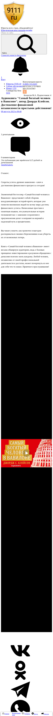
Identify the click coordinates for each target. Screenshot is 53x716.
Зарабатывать (7, 165)
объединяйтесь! (26, 28)
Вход (3, 79)
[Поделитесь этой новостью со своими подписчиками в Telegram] (20, 699)
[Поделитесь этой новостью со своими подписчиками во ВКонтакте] (20, 660)
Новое (11, 88)
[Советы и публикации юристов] (14, 26)
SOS (8, 93)
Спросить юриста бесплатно (13, 55)
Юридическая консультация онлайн (16, 30)
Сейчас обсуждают (14, 86)
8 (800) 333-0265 (30, 84)
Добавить (27, 713)
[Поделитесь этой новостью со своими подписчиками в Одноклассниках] (20, 679)
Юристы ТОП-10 (13, 84)
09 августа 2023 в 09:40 (11, 111)
